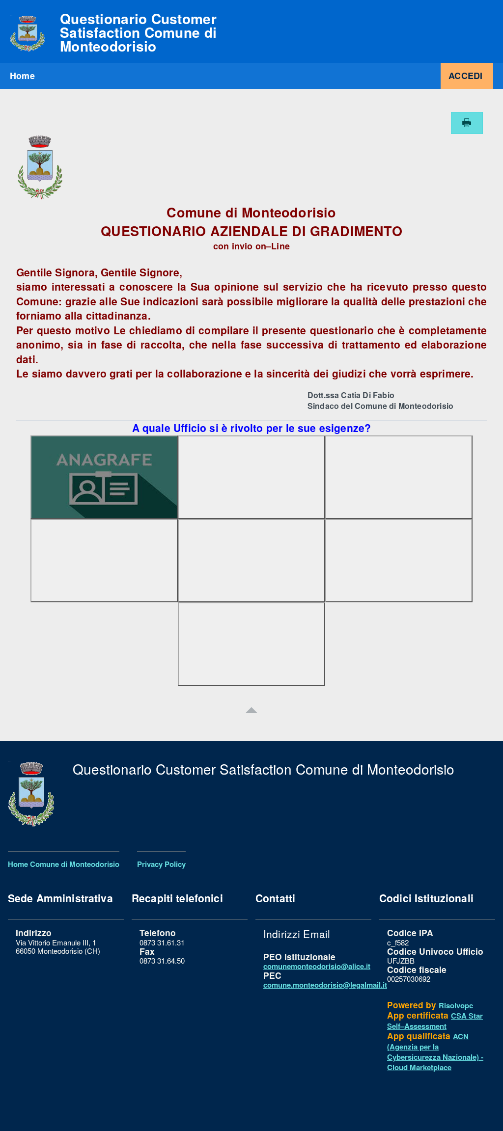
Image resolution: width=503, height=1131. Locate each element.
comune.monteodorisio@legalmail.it (325, 984)
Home (22, 75)
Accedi (465, 75)
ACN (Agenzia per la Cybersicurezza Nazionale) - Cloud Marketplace (435, 1052)
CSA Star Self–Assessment (435, 1020)
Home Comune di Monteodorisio (63, 864)
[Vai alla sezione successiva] (251, 709)
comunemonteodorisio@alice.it (316, 966)
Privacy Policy (161, 864)
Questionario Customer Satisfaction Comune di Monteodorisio (138, 32)
